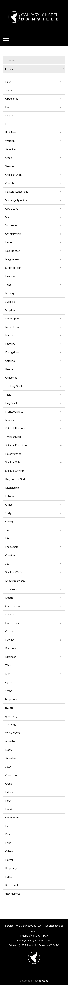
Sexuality (10, 758)
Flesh (8, 800)
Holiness (10, 276)
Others (9, 851)
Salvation (10, 149)
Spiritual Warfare (14, 572)
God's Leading (13, 623)
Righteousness (14, 411)
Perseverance (13, 453)
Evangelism (12, 352)
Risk (7, 834)
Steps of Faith (13, 267)
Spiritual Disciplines (16, 445)
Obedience (11, 98)
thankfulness (12, 893)
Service (9, 166)
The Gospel (11, 589)
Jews (8, 766)
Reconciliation (13, 885)
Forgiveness (12, 259)
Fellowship (11, 496)
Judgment (11, 225)
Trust (8, 284)
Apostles (10, 741)
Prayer (9, 115)
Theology (10, 724)
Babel (8, 843)
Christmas (11, 377)
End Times (11, 132)
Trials (8, 394)
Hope (8, 242)
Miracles (10, 614)
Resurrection (12, 251)
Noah (8, 750)
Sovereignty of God (16, 200)
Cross (8, 783)
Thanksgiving (13, 437)
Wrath (9, 690)
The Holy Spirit (13, 386)
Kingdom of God (15, 479)
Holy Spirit (11, 403)
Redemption (12, 318)
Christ (8, 504)
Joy (7, 563)
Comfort (10, 555)
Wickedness (12, 733)
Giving (9, 521)
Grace (8, 157)
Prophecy (11, 868)
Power (9, 859)
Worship (10, 141)
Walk (8, 665)
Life (7, 538)
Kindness (10, 656)
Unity (8, 513)
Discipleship (12, 487)
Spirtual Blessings (15, 428)
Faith (8, 81)
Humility (10, 344)
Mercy (9, 335)
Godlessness (12, 606)
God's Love (11, 208)
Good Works (12, 817)
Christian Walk (13, 174)
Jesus (8, 90)
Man (7, 673)
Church (9, 183)
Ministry (9, 293)
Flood (8, 809)
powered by (34, 980)
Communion (12, 775)
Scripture (10, 310)
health (9, 707)
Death (9, 597)
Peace (9, 369)
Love (8, 124)
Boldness (10, 648)
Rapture (10, 420)
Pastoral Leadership (16, 191)
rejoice (9, 682)
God (7, 107)
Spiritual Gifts (12, 462)
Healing (9, 640)
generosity (11, 716)
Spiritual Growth (14, 470)
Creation (10, 631)
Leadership (11, 547)
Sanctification (13, 234)
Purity (8, 876)
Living (8, 826)
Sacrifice (10, 301)
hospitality (11, 699)
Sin (7, 217)
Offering (10, 360)
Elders (8, 792)
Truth (8, 530)
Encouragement (15, 580)
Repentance (12, 327)
